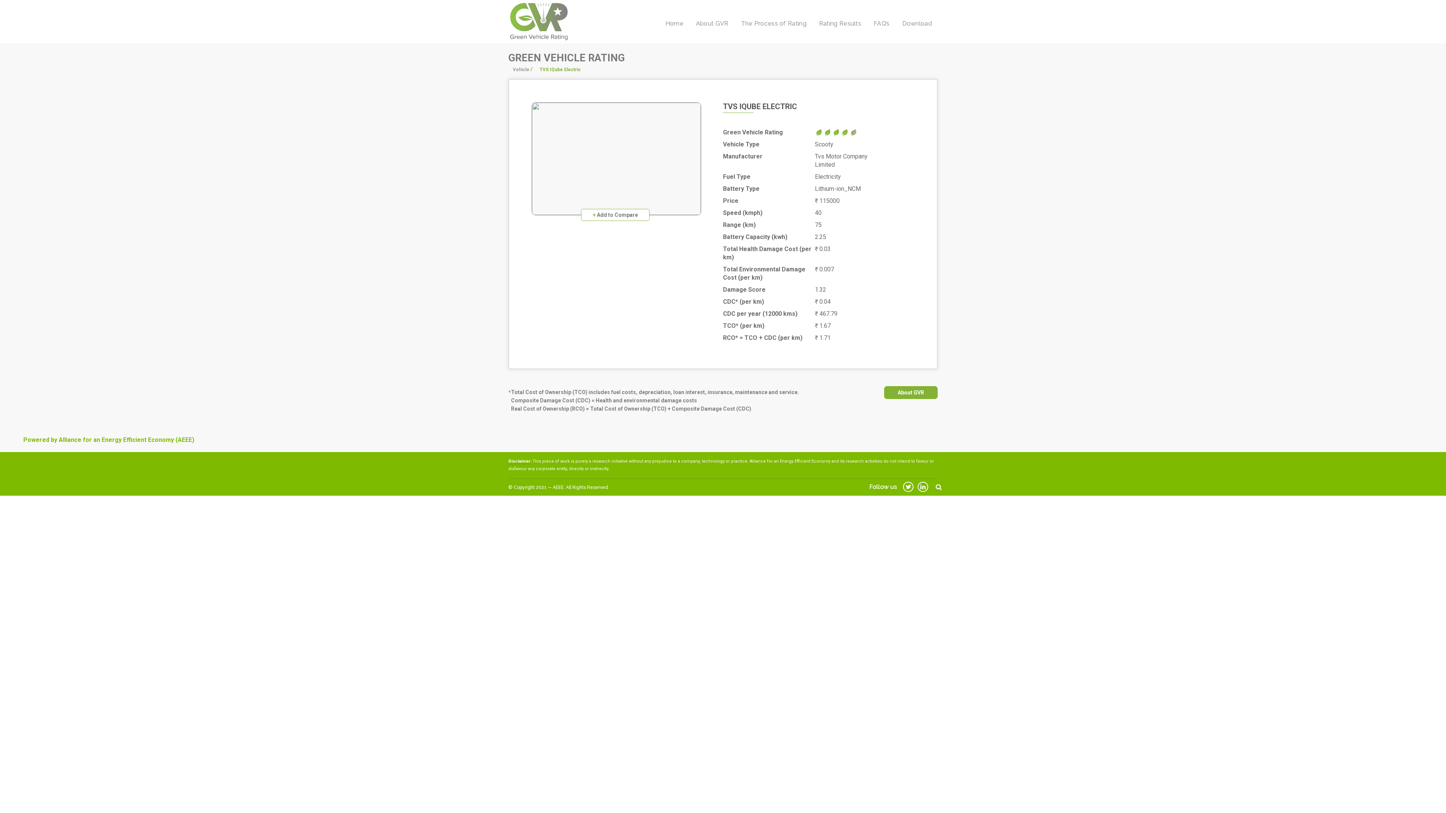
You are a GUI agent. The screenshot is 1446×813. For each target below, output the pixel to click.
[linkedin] (923, 487)
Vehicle (521, 69)
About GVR (712, 23)
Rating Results (840, 23)
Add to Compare (615, 215)
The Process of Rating (774, 23)
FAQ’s (882, 23)
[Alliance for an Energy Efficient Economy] (538, 21)
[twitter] (908, 487)
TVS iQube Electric (760, 106)
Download (917, 23)
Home (674, 23)
